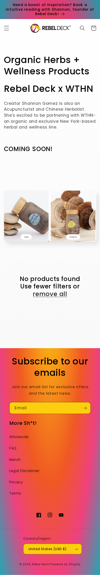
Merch (14, 459)
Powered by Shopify (65, 564)
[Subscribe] (84, 408)
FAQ (13, 448)
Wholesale (19, 436)
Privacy (16, 482)
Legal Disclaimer (24, 470)
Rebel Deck (40, 564)
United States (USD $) (48, 549)
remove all (50, 294)
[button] (6, 28)
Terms (15, 493)
